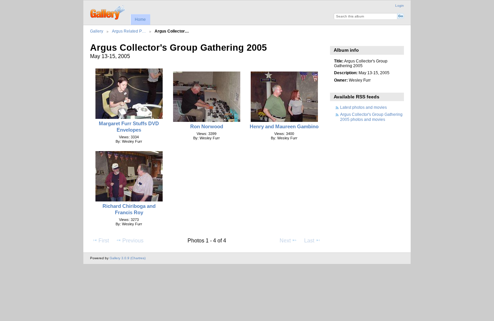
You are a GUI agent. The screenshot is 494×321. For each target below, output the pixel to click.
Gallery (96, 31)
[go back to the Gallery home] (108, 12)
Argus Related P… (129, 31)
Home (140, 19)
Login (399, 5)
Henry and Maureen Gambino (284, 126)
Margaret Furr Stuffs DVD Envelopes (129, 127)
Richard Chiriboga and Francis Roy (129, 209)
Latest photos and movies (363, 107)
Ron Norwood (206, 126)
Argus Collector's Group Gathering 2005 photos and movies (371, 116)
